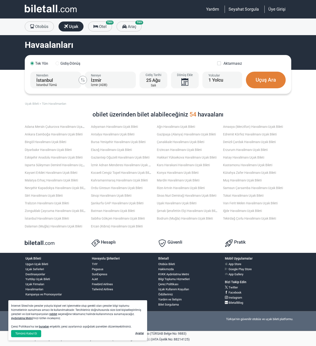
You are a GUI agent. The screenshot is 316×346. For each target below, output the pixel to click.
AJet (95, 279)
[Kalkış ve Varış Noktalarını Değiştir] (83, 80)
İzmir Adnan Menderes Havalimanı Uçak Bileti (123, 165)
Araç (134, 25)
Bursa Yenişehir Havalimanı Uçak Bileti (118, 142)
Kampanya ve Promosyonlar (43, 294)
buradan (44, 326)
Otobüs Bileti (166, 264)
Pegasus (97, 269)
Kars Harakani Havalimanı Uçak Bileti (183, 165)
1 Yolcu (215, 80)
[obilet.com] (51, 13)
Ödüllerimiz (165, 294)
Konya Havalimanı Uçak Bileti (177, 173)
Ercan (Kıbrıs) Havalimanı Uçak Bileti (117, 226)
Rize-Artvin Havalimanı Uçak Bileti (181, 188)
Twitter (233, 287)
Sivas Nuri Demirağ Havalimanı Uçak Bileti (186, 196)
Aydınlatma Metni (22, 318)
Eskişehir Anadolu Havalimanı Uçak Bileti (54, 157)
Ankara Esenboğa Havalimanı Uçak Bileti (54, 134)
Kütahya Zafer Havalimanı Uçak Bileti (249, 173)
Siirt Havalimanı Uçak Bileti (44, 196)
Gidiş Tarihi (153, 75)
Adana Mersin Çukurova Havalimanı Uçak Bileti (58, 127)
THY (95, 264)
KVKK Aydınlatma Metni (173, 274)
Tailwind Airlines (102, 289)
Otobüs (41, 26)
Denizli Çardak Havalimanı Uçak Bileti (249, 142)
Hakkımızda (166, 269)
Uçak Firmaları (34, 284)
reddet (53, 314)
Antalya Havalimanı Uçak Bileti (112, 134)
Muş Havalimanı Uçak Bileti (242, 180)
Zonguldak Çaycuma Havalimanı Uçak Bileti (56, 211)
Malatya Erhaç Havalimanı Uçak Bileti (51, 180)
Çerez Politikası (168, 284)
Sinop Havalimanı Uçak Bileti (111, 196)
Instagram (235, 297)
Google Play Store (240, 269)
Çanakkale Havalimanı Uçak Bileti (180, 142)
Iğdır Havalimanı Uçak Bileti (242, 211)
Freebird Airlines (102, 284)
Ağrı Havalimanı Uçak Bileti (176, 127)
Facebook (235, 292)
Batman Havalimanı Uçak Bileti (113, 211)
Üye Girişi (276, 9)
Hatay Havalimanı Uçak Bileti (243, 157)
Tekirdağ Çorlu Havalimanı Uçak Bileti (249, 218)
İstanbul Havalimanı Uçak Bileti (47, 218)
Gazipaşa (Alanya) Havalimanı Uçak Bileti (186, 134)
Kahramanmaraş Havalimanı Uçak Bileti (119, 180)
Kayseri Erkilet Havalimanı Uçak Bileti (51, 173)
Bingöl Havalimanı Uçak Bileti (45, 142)
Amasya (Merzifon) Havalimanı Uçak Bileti (253, 127)
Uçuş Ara (266, 80)
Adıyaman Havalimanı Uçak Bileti (114, 127)
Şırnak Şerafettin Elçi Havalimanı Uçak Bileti (188, 211)
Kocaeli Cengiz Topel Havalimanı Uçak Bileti (121, 173)
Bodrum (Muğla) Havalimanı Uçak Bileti (185, 218)
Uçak (73, 26)
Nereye (96, 75)
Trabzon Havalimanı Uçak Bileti (47, 203)
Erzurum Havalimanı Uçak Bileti (245, 150)
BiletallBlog (235, 302)
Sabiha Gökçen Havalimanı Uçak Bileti (118, 218)
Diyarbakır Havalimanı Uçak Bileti (48, 150)
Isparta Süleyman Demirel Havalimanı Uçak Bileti (59, 165)
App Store (234, 264)
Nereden (42, 75)
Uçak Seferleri (34, 269)
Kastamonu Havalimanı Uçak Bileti (247, 165)
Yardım (212, 9)
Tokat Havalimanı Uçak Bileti (243, 196)
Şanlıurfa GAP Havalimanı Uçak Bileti (117, 203)
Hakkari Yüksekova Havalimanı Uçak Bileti (187, 157)
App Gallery (235, 274)
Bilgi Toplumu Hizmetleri (174, 279)
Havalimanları (34, 289)
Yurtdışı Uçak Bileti (37, 279)
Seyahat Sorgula (244, 9)
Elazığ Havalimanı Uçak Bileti (111, 150)
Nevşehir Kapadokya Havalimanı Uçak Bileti (56, 188)
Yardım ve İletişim (170, 299)
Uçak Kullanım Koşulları (173, 289)
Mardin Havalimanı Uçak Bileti (178, 180)
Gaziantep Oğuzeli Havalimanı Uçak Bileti (120, 157)
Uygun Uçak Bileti (36, 264)
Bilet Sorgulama (168, 304)
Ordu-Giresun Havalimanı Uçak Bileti (117, 188)
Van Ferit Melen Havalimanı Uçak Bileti (250, 203)
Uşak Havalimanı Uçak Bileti (176, 203)
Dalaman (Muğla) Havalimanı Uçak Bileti (53, 226)
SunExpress (99, 274)
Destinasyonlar (35, 274)
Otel (105, 25)
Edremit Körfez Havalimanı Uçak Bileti (250, 134)
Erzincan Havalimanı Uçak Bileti (179, 150)
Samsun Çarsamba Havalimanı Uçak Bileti (253, 188)
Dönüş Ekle (185, 75)
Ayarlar (139, 333)
